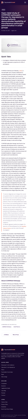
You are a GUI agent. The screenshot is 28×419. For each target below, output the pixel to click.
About (2, 369)
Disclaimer (3, 406)
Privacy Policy (4, 404)
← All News (6, 334)
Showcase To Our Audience (7, 365)
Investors (3, 386)
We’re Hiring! (4, 377)
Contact (3, 395)
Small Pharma (17, 326)
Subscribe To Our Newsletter (8, 367)
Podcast (3, 393)
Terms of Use (4, 402)
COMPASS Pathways (6, 326)
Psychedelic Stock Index (7, 372)
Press (3, 9)
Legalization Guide (5, 388)
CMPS (20, 70)
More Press (16, 334)
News (2, 374)
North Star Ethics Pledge (7, 409)
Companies (4, 383)
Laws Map (3, 390)
